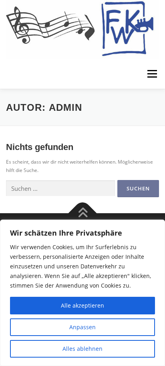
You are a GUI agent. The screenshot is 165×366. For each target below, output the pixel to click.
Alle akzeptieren (82, 305)
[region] (82, 293)
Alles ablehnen (82, 348)
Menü (151, 73)
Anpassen (82, 327)
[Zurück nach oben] (82, 213)
